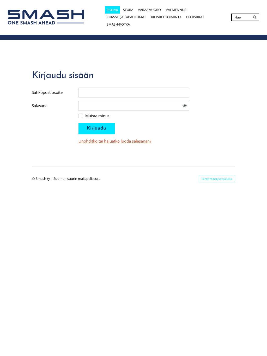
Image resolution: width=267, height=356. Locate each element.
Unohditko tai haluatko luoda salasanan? (114, 141)
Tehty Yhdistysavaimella (217, 179)
